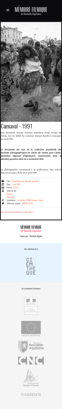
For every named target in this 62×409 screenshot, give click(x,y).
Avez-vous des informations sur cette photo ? (17, 212)
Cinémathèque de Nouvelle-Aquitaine (25, 181)
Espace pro (24, 236)
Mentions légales (35, 236)
